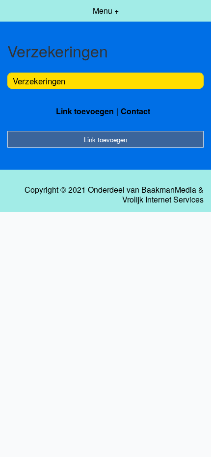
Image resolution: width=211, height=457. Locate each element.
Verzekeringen (39, 81)
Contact (135, 111)
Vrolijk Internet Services (163, 199)
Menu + (106, 10)
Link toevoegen (85, 111)
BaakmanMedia (168, 190)
